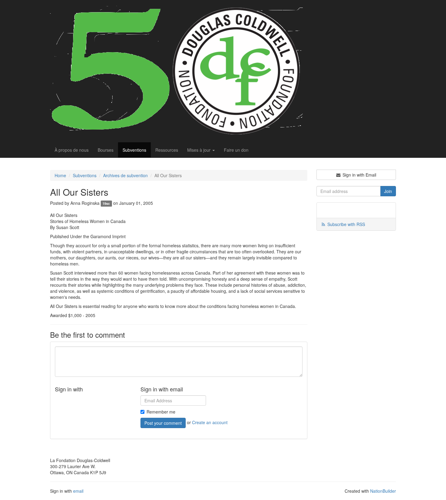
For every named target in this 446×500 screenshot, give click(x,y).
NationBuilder (383, 491)
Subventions (134, 150)
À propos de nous (72, 150)
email (78, 491)
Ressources (166, 150)
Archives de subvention (125, 175)
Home (60, 175)
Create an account (210, 422)
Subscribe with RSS (346, 224)
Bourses (105, 150)
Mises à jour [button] (199, 150)
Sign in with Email (358, 175)
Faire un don (236, 150)
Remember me (161, 412)
